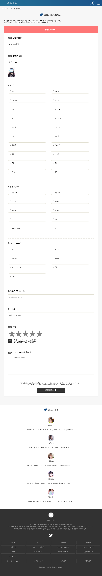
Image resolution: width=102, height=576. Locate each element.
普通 (13, 91)
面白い (57, 210)
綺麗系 (57, 91)
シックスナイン (17, 267)
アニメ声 (57, 145)
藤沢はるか (51, 479)
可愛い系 (14, 100)
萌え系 (14, 172)
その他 (14, 276)
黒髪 (13, 154)
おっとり (14, 201)
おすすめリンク (88, 551)
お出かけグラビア (88, 547)
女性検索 (88, 542)
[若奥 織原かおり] (51, 495)
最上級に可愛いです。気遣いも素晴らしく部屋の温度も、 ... (51, 465)
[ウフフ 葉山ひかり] (51, 423)
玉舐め (57, 258)
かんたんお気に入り (63, 547)
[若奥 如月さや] (51, 441)
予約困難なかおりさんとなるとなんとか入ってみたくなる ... (51, 501)
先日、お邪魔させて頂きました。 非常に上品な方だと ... (51, 448)
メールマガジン (38, 551)
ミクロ (57, 100)
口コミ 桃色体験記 (38, 547)
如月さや (51, 443)
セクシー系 (58, 118)
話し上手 (14, 192)
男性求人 (88, 561)
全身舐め (15, 258)
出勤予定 (13, 547)
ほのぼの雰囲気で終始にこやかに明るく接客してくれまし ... (51, 483)
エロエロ (57, 127)
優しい (14, 210)
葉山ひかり (51, 425)
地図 (13, 551)
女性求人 (63, 561)
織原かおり (51, 497)
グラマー (14, 118)
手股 (57, 267)
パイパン (57, 154)
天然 (56, 219)
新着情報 (63, 542)
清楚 (13, 136)
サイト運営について (13, 561)
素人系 (57, 136)
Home (13, 542)
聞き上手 (57, 192)
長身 (13, 109)
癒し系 (14, 145)
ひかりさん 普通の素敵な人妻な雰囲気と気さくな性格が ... (51, 429)
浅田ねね (51, 461)
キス (14, 249)
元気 (56, 228)
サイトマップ (13, 556)
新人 (38, 542)
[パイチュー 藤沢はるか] (51, 477)
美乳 (56, 163)
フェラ (57, 249)
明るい (57, 201)
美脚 (13, 163)
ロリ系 (14, 127)
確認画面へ (49, 390)
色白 (56, 172)
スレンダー (58, 109)
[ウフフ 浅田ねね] (51, 459)
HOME (4, 8)
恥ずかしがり (16, 228)
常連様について (63, 551)
